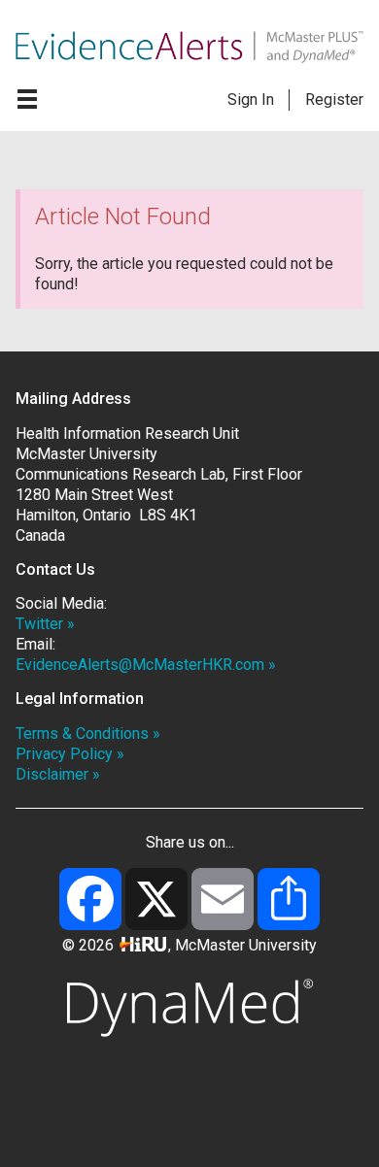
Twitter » (45, 624)
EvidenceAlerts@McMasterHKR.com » (146, 664)
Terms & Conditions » (88, 733)
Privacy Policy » (70, 754)
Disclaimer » (58, 774)
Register (334, 99)
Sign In (250, 99)
